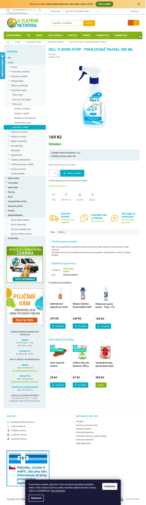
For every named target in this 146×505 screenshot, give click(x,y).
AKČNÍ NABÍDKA (15, 215)
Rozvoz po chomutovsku (78, 11)
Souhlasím (109, 486)
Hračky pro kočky (18, 136)
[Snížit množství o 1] (58, 174)
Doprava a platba (83, 429)
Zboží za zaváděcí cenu (21, 229)
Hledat (89, 23)
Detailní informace (57, 186)
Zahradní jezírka (15, 206)
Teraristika (13, 183)
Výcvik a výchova (18, 169)
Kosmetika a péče (18, 90)
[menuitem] (14, 35)
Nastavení (36, 498)
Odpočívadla (16, 155)
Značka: (54, 57)
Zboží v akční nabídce (20, 220)
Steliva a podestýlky (19, 85)
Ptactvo (11, 192)
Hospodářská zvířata (17, 201)
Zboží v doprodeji (18, 224)
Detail (101, 385)
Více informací (58, 490)
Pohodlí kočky (17, 146)
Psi (9, 58)
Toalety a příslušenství (20, 160)
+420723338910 (18, 426)
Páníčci (11, 211)
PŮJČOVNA (13, 238)
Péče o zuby (17, 95)
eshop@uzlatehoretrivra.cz (23, 422)
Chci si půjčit (104, 4)
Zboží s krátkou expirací (21, 234)
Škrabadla (15, 150)
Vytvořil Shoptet (132, 499)
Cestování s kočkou (19, 132)
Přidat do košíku (74, 173)
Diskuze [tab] (61, 232)
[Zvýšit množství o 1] (58, 171)
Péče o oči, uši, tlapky (21, 99)
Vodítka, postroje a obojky (22, 164)
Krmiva (14, 67)
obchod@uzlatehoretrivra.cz (24, 370)
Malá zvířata (13, 178)
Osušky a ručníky (21, 113)
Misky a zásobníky (19, 141)
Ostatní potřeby (18, 173)
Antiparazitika (17, 81)
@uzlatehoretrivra (19, 439)
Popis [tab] (52, 232)
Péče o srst (17, 104)
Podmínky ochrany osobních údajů (91, 436)
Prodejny (55, 11)
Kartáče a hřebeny (22, 109)
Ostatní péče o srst (22, 123)
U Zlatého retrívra (18, 430)
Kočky (10, 62)
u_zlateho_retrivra (19, 434)
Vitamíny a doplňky (19, 76)
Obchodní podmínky (85, 432)
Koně (10, 197)
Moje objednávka (83, 443)
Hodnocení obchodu (85, 439)
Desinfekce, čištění (20, 127)
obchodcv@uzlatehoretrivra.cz (24, 381)
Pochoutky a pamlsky (20, 72)
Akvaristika (13, 187)
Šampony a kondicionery (25, 118)
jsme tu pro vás (97, 221)
